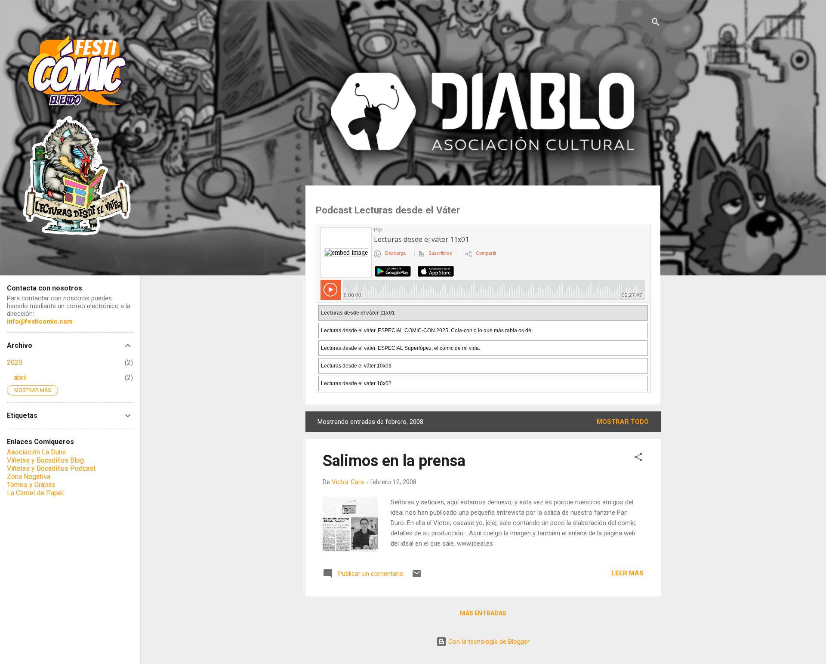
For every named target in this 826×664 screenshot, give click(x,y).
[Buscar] (655, 23)
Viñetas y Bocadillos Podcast (51, 468)
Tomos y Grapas (31, 485)
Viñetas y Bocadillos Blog (45, 460)
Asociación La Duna (36, 452)
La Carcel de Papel (35, 493)
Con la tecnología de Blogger (488, 641)
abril (20, 378)
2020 (14, 362)
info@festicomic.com (40, 321)
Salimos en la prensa (394, 461)
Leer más (627, 573)
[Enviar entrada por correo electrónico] (417, 577)
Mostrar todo (623, 422)
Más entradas (483, 613)
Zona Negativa (28, 477)
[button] (638, 458)
